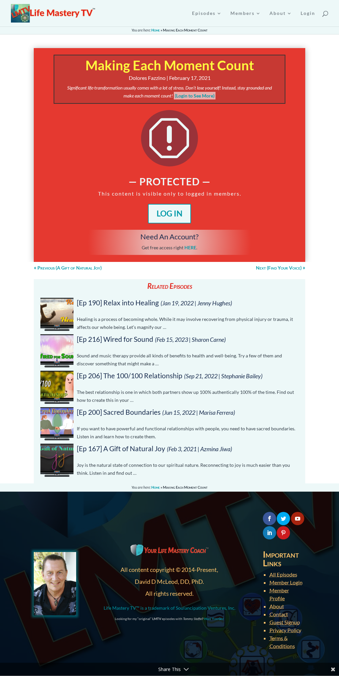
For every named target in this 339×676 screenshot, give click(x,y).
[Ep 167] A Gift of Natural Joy (121, 448)
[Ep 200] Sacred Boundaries (119, 412)
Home (155, 30)
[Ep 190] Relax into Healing (118, 302)
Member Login (286, 582)
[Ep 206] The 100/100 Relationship (129, 375)
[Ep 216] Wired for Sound (115, 339)
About (276, 606)
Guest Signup (284, 622)
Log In (169, 213)
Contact (278, 614)
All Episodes (283, 574)
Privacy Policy (285, 630)
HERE (190, 247)
